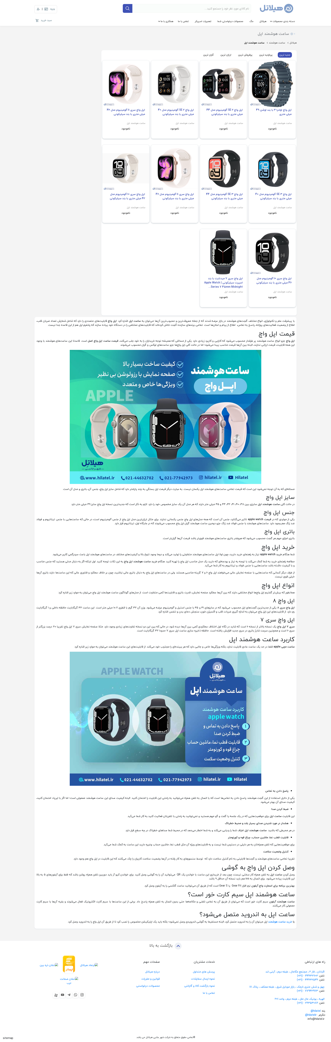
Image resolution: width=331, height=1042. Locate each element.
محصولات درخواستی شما (230, 21)
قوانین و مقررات (150, 978)
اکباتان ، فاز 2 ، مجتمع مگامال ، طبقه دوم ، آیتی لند (294, 971)
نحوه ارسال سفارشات (203, 978)
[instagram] (82, 995)
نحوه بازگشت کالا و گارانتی (199, 985)
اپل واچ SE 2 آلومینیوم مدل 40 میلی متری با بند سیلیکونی (176, 112)
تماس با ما (183, 21)
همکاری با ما (167, 21)
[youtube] (62, 995)
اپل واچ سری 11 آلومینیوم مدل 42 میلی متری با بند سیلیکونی (126, 112)
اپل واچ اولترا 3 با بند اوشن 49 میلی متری (274, 112)
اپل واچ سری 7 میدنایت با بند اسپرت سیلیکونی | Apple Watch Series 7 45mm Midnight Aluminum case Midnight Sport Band (223, 282)
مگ (251, 21)
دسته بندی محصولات (284, 21)
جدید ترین (284, 55)
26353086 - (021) (307, 1002)
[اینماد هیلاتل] (89, 965)
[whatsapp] (75, 995)
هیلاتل (263, 21)
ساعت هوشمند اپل (282, 123)
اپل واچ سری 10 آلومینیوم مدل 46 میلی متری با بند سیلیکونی (274, 280)
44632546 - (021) (307, 979)
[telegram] (69, 995)
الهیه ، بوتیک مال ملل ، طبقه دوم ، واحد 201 (299, 998)
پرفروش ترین (245, 55)
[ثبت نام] (38, 9)
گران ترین (208, 55)
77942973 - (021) (307, 990)
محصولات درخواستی (148, 985)
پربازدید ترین (265, 55)
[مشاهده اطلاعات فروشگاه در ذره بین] (49, 965)
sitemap (8, 1038)
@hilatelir (311, 1015)
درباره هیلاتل (152, 971)
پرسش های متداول (204, 971)
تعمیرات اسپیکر (203, 21)
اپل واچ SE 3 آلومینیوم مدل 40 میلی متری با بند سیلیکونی (273, 196)
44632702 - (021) (307, 975)
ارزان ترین (225, 55)
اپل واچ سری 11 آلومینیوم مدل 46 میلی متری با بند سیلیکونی (175, 196)
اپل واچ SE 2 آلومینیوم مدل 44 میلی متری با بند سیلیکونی (224, 112)
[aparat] (56, 995)
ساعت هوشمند (277, 43)
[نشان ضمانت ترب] (69, 980)
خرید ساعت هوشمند (280, 921)
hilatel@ (316, 1010)
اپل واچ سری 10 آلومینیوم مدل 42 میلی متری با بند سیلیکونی (127, 196)
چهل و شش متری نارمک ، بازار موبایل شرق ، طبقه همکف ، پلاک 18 (287, 986)
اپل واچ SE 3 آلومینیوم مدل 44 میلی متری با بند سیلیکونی (224, 196)
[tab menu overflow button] (304, 55)
